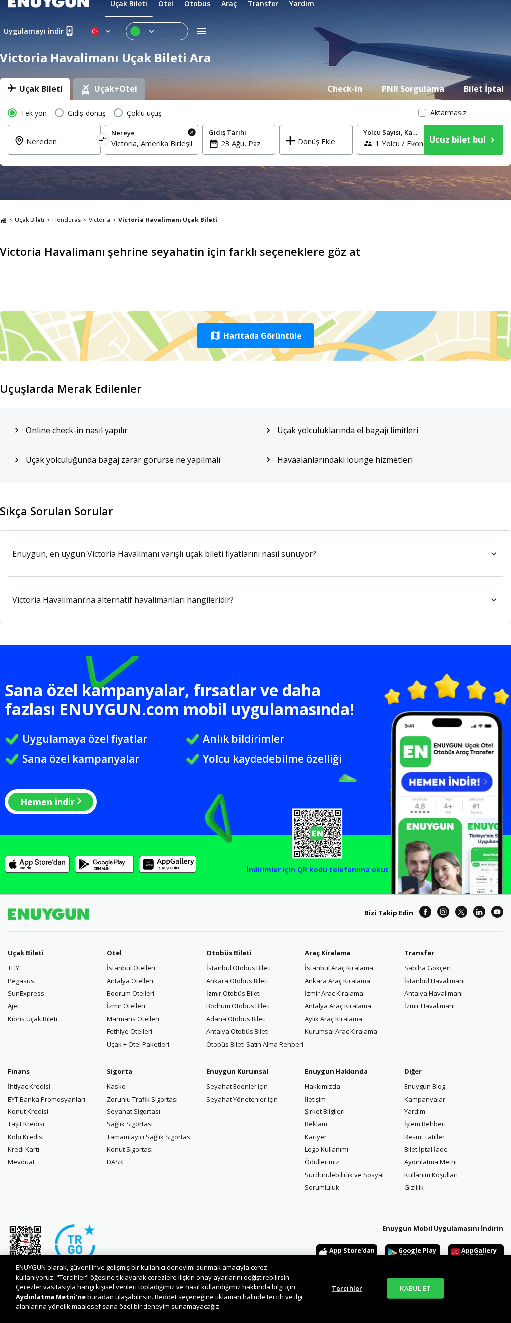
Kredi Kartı (23, 1149)
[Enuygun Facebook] (425, 913)
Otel (114, 952)
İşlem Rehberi (425, 1123)
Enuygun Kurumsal (237, 1071)
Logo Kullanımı (326, 1149)
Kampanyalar (424, 1099)
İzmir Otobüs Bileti (233, 993)
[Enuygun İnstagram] (443, 913)
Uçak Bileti (29, 220)
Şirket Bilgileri (325, 1111)
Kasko (116, 1086)
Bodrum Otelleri (130, 993)
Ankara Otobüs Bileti (237, 980)
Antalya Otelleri (130, 980)
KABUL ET (415, 1287)
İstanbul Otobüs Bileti (238, 967)
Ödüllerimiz (322, 1161)
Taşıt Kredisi (26, 1123)
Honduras (66, 220)
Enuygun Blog (424, 1086)
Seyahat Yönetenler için (242, 1099)
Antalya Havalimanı (433, 993)
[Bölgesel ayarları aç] (101, 31)
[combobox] (60, 147)
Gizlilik (414, 1187)
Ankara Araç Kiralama (337, 980)
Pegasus (21, 980)
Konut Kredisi (28, 1111)
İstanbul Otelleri (131, 967)
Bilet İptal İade (426, 1149)
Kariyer (316, 1136)
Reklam (316, 1123)
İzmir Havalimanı (429, 1005)
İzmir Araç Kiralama (334, 993)
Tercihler (347, 1287)
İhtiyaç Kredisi (29, 1086)
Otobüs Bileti (229, 952)
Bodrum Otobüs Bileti (238, 1005)
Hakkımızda (322, 1086)
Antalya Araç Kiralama (338, 1005)
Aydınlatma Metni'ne (51, 1296)
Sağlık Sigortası (130, 1123)
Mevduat (21, 1161)
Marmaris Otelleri (133, 1018)
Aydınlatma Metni (430, 1161)
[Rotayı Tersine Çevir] (103, 141)
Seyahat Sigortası (133, 1111)
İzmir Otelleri (126, 1005)
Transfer (419, 952)
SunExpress (26, 993)
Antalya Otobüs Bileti (237, 1031)
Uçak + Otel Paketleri (138, 1044)
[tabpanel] (255, 133)
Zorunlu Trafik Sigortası (142, 1099)
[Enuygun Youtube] (497, 913)
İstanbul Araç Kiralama (339, 967)
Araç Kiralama (327, 952)
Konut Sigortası (130, 1149)
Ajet (13, 1005)
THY (13, 967)
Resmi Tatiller (424, 1136)
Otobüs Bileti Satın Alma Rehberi (254, 1044)
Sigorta (119, 1071)
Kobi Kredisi (26, 1136)
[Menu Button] (157, 31)
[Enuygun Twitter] (461, 913)
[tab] (35, 89)
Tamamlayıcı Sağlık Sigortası (149, 1136)
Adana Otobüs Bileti (236, 1018)
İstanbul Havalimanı (434, 980)
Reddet (166, 1296)
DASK (115, 1161)
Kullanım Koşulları (431, 1174)
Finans (19, 1071)
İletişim (315, 1099)
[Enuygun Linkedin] (479, 913)
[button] (255, 336)
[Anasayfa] (3, 220)
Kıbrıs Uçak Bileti (32, 1018)
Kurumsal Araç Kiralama (341, 1031)
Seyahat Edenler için (237, 1086)
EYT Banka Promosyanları (46, 1099)
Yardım (414, 1111)
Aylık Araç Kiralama (333, 1018)
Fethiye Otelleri (129, 1031)
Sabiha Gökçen (427, 967)
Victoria (99, 220)
